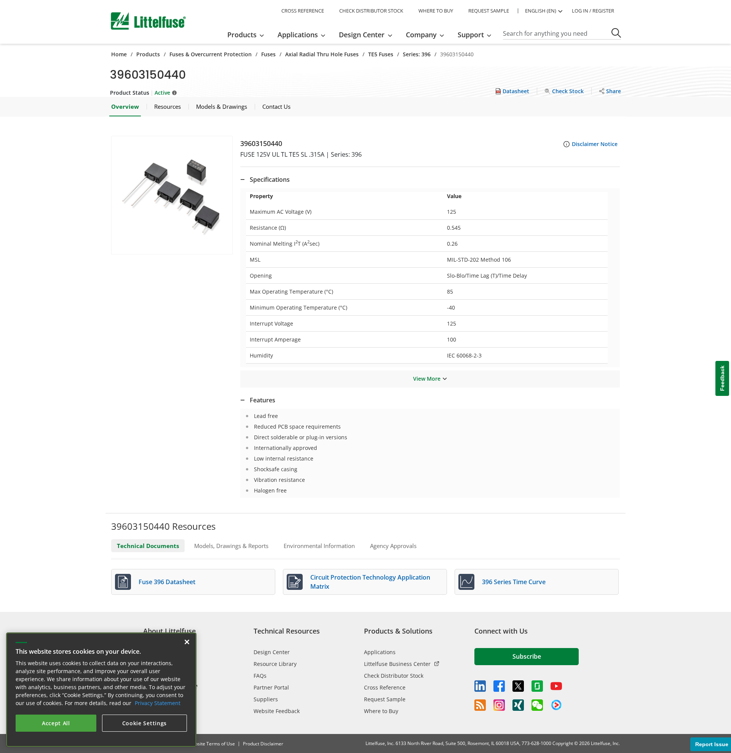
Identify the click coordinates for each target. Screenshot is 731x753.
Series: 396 (417, 54)
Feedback (722, 378)
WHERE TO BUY (435, 10)
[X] (518, 686)
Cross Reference (384, 687)
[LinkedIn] (480, 686)
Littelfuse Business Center (397, 663)
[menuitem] (248, 34)
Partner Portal (271, 687)
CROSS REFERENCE (302, 10)
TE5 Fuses (380, 54)
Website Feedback (277, 711)
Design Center (272, 652)
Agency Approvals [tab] (393, 546)
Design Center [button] (362, 34)
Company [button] (421, 34)
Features (262, 400)
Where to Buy (381, 711)
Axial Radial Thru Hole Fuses (322, 54)
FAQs (260, 675)
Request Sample (384, 699)
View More (427, 378)
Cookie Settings (144, 723)
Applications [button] (298, 34)
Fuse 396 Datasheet (167, 582)
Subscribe (526, 656)
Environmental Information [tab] (319, 546)
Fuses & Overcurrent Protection (210, 54)
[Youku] (556, 705)
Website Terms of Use (211, 743)
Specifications (270, 179)
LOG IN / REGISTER (593, 10)
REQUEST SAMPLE (488, 10)
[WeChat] (537, 705)
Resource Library (275, 663)
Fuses (268, 54)
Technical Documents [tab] (148, 546)
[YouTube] (556, 686)
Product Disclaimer (263, 743)
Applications (380, 652)
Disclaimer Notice (595, 144)
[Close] (187, 642)
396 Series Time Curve (514, 582)
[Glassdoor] (537, 686)
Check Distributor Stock (393, 675)
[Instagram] (499, 705)
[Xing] (518, 705)
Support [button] (471, 34)
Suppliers (266, 699)
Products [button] (242, 34)
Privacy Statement (157, 703)
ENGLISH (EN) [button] (540, 10)
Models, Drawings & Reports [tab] (231, 546)
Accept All (56, 723)
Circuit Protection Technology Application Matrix (370, 582)
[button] (172, 195)
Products (148, 54)
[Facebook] (499, 686)
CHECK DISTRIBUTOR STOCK (371, 10)
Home (119, 54)
